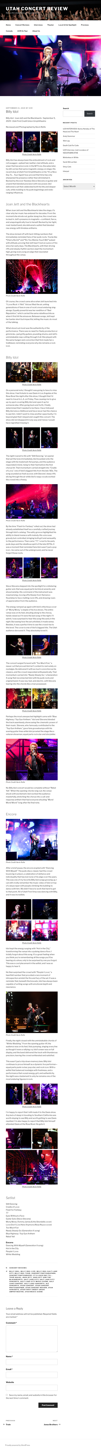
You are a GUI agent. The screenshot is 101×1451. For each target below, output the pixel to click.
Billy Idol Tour (22, 1273)
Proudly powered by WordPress (17, 1445)
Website (10, 1382)
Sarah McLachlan (70, 162)
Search (66, 108)
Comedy (9, 31)
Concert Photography (20, 1275)
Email (9, 1369)
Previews (85, 25)
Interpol (66, 171)
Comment (11, 1323)
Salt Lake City (31, 1279)
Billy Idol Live (28, 1271)
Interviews (38, 25)
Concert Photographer (44, 1273)
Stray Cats (67, 167)
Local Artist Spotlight (67, 25)
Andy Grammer (69, 136)
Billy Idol (14, 1271)
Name (9, 1356)
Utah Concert (27, 1285)
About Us (36, 31)
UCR (31, 108)
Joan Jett (27, 1277)
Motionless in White (70, 157)
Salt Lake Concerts (34, 1283)
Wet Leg (66, 141)
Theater (50, 25)
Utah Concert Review (37, 8)
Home (8, 25)
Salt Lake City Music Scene (34, 1281)
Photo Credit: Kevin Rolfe (31, 154)
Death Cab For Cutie (71, 145)
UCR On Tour (22, 31)
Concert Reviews (22, 25)
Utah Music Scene (34, 1292)
